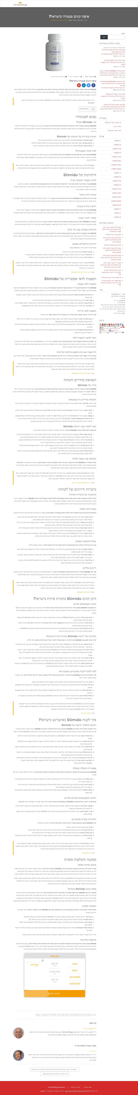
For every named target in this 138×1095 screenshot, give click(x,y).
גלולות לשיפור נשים (75, 1015)
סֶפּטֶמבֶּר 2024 (117, 201)
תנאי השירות (88, 1087)
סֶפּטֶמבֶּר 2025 (117, 169)
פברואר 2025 (117, 189)
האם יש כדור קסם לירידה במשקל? (115, 94)
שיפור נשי (118, 126)
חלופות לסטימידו (86, 713)
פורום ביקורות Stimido (84, 592)
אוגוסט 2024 (117, 205)
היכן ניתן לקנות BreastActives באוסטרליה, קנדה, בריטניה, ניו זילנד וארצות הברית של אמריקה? (112, 83)
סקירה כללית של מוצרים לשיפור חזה (111, 54)
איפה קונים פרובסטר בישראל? (112, 245)
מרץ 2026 (118, 153)
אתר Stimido (86, 853)
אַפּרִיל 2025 (117, 181)
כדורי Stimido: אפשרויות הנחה (81, 483)
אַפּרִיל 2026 (117, 149)
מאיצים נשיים (87, 1015)
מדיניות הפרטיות (75, 1087)
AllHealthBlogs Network (56, 1087)
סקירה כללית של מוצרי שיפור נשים (75, 1091)
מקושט (38, 1015)
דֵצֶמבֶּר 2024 (117, 193)
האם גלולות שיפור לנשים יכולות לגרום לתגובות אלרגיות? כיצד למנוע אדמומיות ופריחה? (111, 257)
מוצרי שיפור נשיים (63, 1015)
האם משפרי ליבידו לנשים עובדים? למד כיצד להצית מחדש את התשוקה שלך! (111, 283)
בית (86, 20)
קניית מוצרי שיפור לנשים (76, 20)
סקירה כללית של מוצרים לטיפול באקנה (111, 75)
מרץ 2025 (118, 185)
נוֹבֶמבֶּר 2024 (117, 197)
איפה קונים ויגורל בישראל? (113, 234)
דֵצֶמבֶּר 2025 (117, 161)
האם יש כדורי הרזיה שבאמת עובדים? (114, 60)
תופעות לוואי (74, 977)
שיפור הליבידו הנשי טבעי (49, 1015)
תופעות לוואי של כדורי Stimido (81, 373)
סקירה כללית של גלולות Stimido (81, 272)
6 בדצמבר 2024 (89, 77)
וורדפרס (43, 1091)
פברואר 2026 (117, 157)
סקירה (34, 965)
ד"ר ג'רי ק (92, 1051)
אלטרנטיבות (75, 983)
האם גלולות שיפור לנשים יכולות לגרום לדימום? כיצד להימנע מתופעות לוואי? (112, 250)
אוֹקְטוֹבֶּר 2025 (117, 165)
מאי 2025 (118, 177)
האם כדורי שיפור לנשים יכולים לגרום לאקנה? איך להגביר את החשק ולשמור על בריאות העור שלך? (111, 265)
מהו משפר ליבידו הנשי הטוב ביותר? (111, 277)
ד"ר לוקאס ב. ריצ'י (75, 77)
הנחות (74, 970)
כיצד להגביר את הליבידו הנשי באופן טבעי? (55, 1074)
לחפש (123, 33)
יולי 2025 (118, 173)
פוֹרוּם (74, 964)
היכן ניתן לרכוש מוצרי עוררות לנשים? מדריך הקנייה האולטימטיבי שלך (111, 272)
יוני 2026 (118, 141)
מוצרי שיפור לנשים (115, 130)
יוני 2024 (118, 213)
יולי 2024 (118, 209)
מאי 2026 (118, 145)
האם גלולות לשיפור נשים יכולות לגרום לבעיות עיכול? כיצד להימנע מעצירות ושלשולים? (111, 229)
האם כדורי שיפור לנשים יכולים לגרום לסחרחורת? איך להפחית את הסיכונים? (54, 1069)
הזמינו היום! (55, 993)
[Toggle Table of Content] (92, 109)
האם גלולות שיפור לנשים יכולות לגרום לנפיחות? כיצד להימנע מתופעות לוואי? (112, 240)
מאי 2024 (118, 217)
